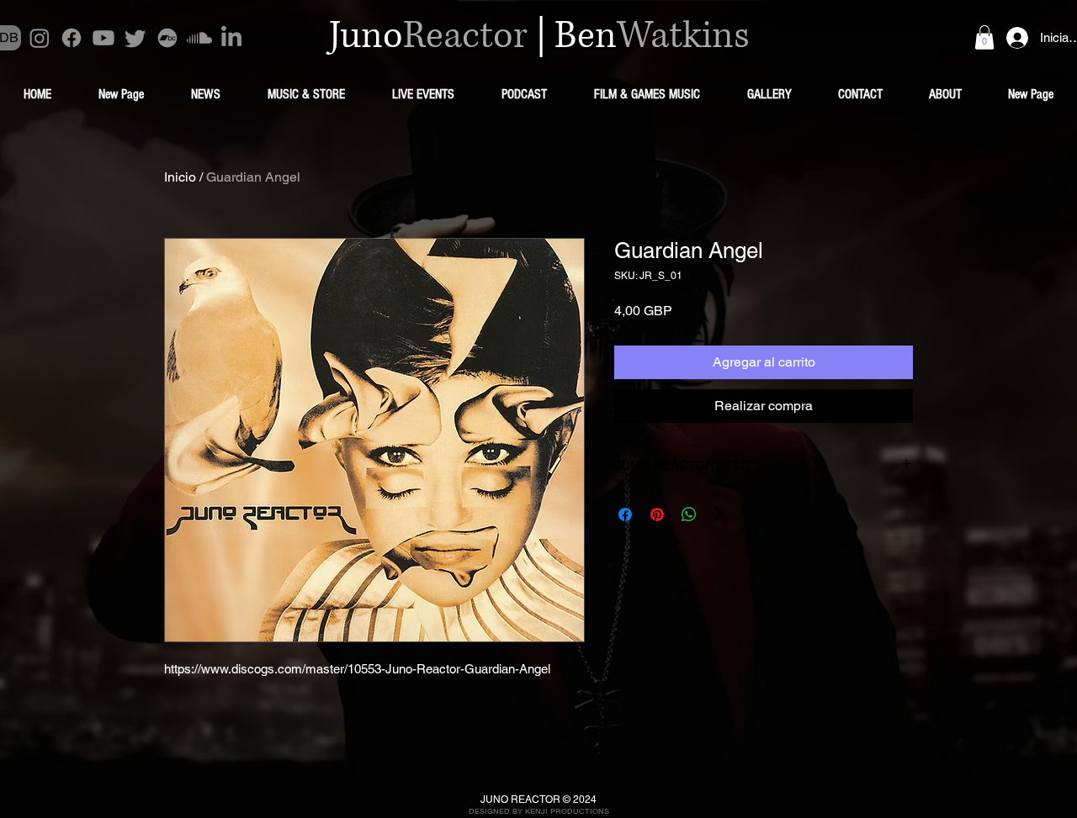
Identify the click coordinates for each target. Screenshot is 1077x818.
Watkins (683, 36)
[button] (984, 37)
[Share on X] (721, 514)
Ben (585, 36)
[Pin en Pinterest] (657, 514)
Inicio (180, 177)
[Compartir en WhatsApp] (689, 514)
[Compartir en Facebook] (625, 514)
